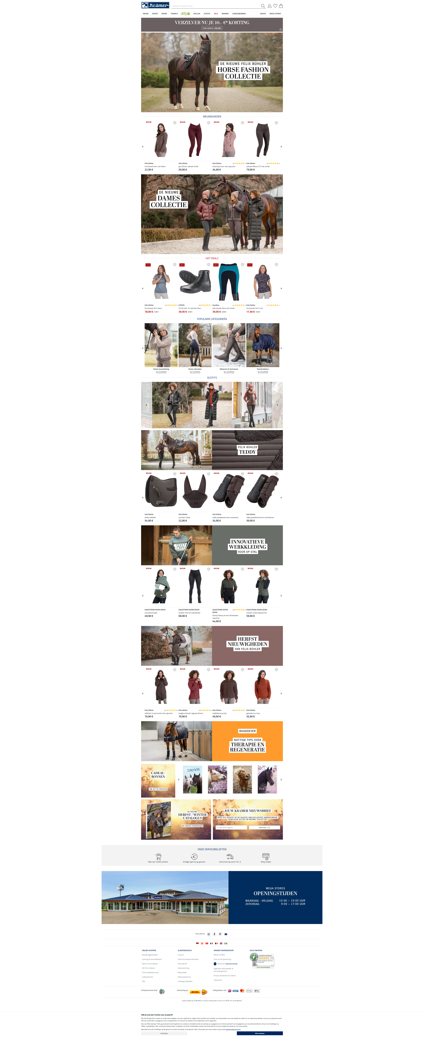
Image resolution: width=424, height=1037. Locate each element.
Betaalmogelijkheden (150, 954)
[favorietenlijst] (275, 5)
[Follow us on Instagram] (208, 934)
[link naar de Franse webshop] (212, 943)
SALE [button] (216, 13)
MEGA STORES (275, 13)
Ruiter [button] (155, 13)
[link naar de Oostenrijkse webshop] (202, 943)
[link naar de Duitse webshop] (198, 943)
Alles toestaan (260, 1033)
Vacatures (226, 963)
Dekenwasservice (184, 977)
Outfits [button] (207, 13)
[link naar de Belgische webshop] (217, 943)
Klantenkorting (183, 968)
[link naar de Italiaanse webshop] (226, 943)
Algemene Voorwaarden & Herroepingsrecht (223, 969)
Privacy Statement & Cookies (225, 975)
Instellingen (164, 1033)
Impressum (218, 980)
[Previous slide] (143, 72)
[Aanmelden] (270, 5)
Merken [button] (225, 13)
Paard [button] (164, 13)
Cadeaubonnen (147, 977)
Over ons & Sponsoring (222, 959)
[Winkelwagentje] (281, 5)
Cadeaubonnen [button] (239, 13)
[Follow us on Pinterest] (220, 934)
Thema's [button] (174, 13)
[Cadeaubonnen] (158, 780)
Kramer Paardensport (224, 950)
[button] (185, 13)
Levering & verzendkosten (152, 959)
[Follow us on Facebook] (214, 934)
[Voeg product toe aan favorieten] (175, 123)
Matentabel (182, 972)
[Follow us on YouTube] (226, 934)
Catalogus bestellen (185, 981)
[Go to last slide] (143, 146)
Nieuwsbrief (182, 963)
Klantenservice (185, 950)
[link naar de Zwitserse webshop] (207, 943)
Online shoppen (149, 950)
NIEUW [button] (145, 13)
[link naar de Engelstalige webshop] (221, 943)
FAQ (143, 981)
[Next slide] (281, 72)
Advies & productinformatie (188, 959)
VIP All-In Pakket (148, 968)
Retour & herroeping (149, 963)
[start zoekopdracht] (263, 6)
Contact (181, 954)
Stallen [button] (196, 13)
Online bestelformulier (150, 972)
